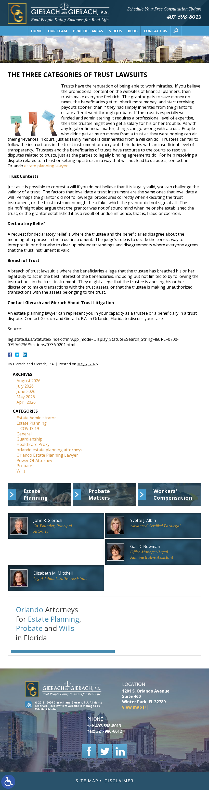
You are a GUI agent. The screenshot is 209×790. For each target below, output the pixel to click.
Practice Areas (88, 30)
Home (36, 30)
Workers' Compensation (172, 494)
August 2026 (29, 380)
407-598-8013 (184, 16)
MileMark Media (46, 709)
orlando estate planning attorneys (49, 450)
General (24, 434)
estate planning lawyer (46, 166)
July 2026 (25, 386)
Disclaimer (119, 781)
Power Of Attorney (34, 460)
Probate (24, 465)
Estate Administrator (36, 418)
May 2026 (26, 397)
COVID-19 (29, 428)
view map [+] (135, 707)
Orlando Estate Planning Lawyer (47, 455)
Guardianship (29, 439)
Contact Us (155, 30)
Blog (133, 30)
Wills (21, 471)
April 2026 (26, 402)
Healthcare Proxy (33, 444)
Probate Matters (99, 494)
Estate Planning (32, 423)
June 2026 (26, 391)
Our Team (57, 30)
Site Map (87, 781)
